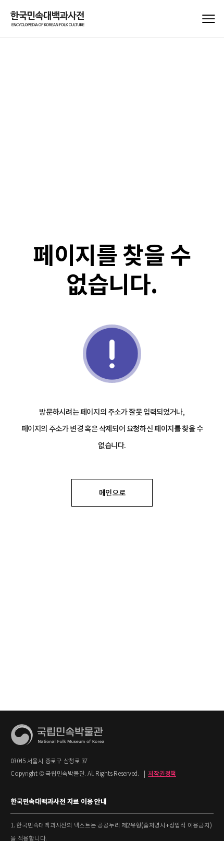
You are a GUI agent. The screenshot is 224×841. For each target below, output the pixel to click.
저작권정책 (162, 773)
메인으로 (112, 493)
